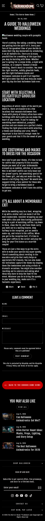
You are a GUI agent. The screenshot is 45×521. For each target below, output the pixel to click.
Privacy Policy (11, 366)
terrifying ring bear (19, 179)
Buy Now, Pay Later (22, 510)
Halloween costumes (11, 76)
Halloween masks (22, 73)
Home (12, 14)
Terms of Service (27, 366)
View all (22, 407)
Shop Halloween (21, 463)
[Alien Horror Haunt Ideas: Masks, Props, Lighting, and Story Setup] (8, 429)
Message (6, 329)
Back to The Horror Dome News (24, 385)
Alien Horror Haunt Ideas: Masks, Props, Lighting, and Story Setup (29, 433)
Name (4, 304)
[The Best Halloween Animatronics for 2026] (8, 445)
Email (5, 316)
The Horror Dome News (25, 14)
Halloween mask (25, 185)
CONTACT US (22, 504)
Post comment (23, 356)
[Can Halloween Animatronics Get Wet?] (8, 416)
